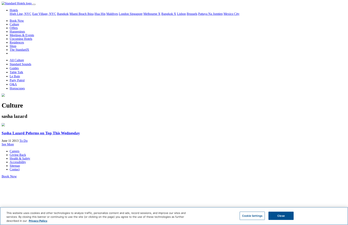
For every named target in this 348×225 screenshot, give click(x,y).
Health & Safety (20, 158)
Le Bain (15, 76)
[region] (174, 216)
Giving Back (18, 155)
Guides (14, 68)
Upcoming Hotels (21, 38)
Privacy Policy (38, 220)
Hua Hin (100, 14)
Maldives (112, 14)
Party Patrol (17, 80)
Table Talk (16, 72)
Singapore (136, 14)
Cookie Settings (252, 215)
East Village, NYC (44, 14)
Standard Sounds (20, 64)
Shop (13, 46)
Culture (14, 24)
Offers (14, 28)
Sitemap (15, 165)
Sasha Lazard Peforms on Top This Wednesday (41, 133)
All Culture (17, 60)
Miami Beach (78, 14)
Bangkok (63, 14)
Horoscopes (17, 88)
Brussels (192, 14)
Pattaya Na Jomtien (210, 14)
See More (8, 144)
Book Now (17, 20)
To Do (23, 140)
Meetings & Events (22, 35)
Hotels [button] (14, 10)
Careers (14, 151)
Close (281, 215)
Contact (15, 169)
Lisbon (181, 14)
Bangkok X (168, 14)
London (124, 14)
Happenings (17, 31)
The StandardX (19, 49)
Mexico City (231, 14)
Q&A (13, 84)
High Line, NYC (20, 14)
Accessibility (18, 162)
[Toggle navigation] (34, 4)
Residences (17, 42)
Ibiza (90, 14)
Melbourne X (152, 14)
